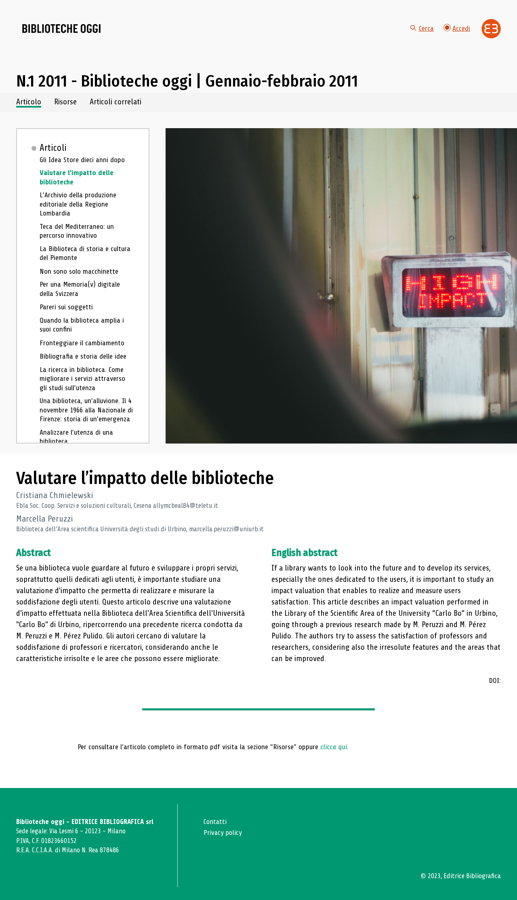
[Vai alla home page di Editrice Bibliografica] (491, 28)
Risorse (65, 102)
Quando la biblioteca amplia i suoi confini (82, 325)
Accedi (461, 28)
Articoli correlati (115, 102)
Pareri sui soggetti (66, 307)
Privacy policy (223, 833)
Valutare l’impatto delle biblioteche (76, 177)
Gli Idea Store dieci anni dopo (82, 160)
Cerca (426, 28)
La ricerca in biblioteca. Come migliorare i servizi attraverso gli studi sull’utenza (82, 378)
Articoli (53, 148)
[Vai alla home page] (61, 28)
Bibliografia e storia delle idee (83, 356)
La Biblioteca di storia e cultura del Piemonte (85, 253)
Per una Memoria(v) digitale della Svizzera (80, 289)
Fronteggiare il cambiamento (82, 343)
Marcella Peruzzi (44, 519)
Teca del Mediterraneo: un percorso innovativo (77, 231)
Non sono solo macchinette (79, 271)
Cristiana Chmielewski (54, 495)
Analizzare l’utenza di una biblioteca (76, 437)
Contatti (215, 822)
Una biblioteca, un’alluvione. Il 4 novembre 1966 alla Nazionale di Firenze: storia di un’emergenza (86, 410)
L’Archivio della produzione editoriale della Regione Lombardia (78, 204)
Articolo (28, 102)
